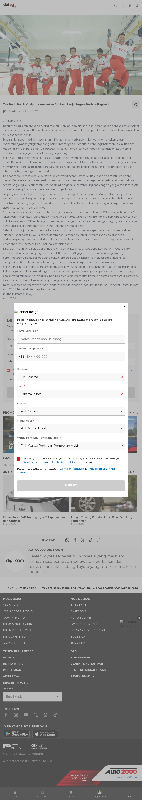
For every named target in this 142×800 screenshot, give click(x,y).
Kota (21, 386)
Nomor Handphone (30, 348)
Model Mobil (25, 420)
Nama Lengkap (27, 330)
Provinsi (22, 369)
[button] (71, 306)
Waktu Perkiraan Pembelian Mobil (39, 437)
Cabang (22, 403)
